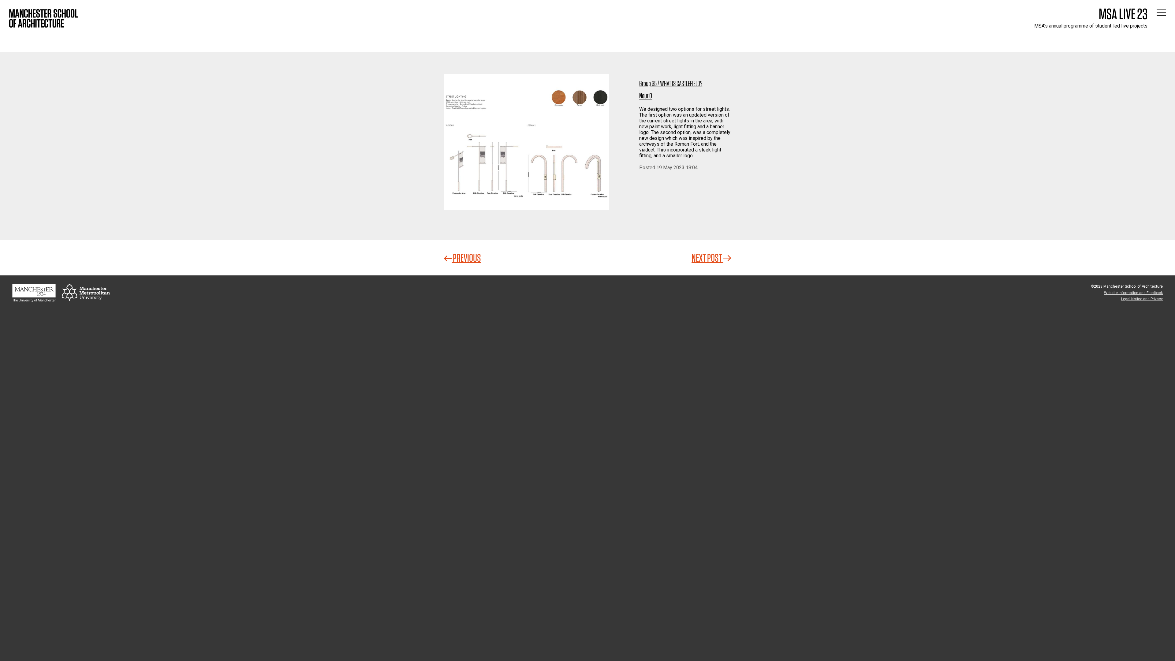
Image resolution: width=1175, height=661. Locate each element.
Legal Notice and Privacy (1142, 299)
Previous (466, 257)
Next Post (707, 257)
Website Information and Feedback (1133, 293)
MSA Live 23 (1123, 14)
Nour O (645, 95)
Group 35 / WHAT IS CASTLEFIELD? (670, 83)
